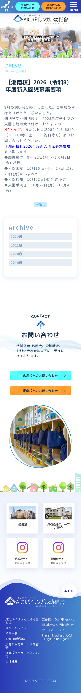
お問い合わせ (7, 8)
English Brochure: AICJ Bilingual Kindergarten (57, 637)
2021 (15, 245)
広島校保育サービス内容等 (22, 645)
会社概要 (11, 661)
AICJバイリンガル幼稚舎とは (21, 621)
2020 (15, 253)
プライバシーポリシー (57, 630)
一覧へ (40, 204)
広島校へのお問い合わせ (58, 619)
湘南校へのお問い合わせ (58, 624)
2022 (15, 236)
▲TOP (69, 590)
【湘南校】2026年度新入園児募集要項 (37, 146)
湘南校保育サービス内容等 (22, 654)
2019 (15, 262)
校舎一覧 (11, 633)
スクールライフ (16, 628)
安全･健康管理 (15, 639)
